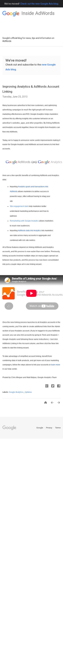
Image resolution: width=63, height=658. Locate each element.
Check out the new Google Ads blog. (39, 3)
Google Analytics (16, 392)
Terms (58, 428)
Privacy (49, 428)
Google (39, 428)
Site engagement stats (19, 206)
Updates (28, 392)
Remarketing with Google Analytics (24, 221)
